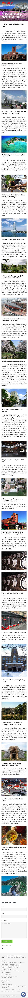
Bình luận (4, 920)
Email (3, 913)
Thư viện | (19, 957)
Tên (2, 906)
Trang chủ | (5, 956)
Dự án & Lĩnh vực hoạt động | (17, 956)
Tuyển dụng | (11, 957)
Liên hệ (24, 957)
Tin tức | (4, 957)
